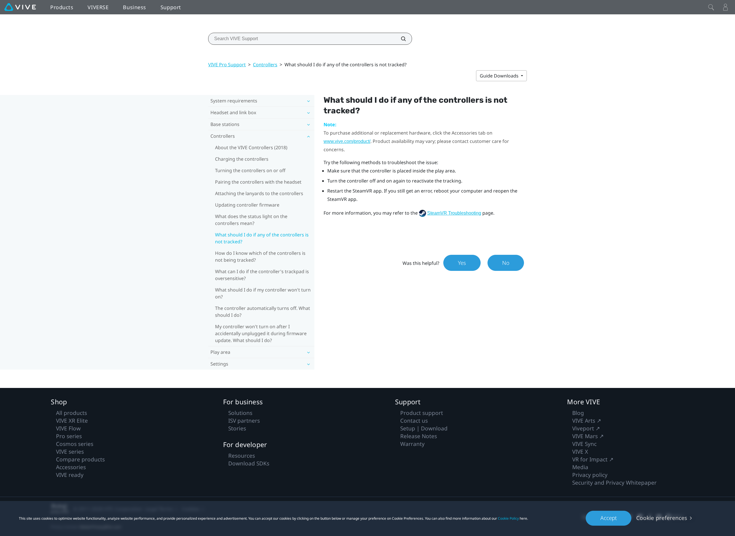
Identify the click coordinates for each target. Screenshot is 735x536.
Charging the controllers (241, 159)
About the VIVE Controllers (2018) (251, 147)
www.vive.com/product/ (347, 141)
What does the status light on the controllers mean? (251, 219)
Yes (462, 263)
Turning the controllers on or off (250, 170)
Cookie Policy (508, 518)
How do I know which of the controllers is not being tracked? (260, 256)
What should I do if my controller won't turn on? (263, 293)
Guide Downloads (500, 76)
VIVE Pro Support (227, 64)
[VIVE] (20, 7)
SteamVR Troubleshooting (454, 213)
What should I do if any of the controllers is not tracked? (262, 238)
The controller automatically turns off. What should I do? (262, 311)
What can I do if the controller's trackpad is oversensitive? (262, 274)
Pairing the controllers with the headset (258, 182)
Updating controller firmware (247, 205)
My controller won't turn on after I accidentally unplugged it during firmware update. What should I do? (261, 333)
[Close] (711, 7)
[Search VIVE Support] (400, 38)
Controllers (265, 64)
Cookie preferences (661, 518)
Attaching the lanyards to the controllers (259, 193)
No (505, 263)
